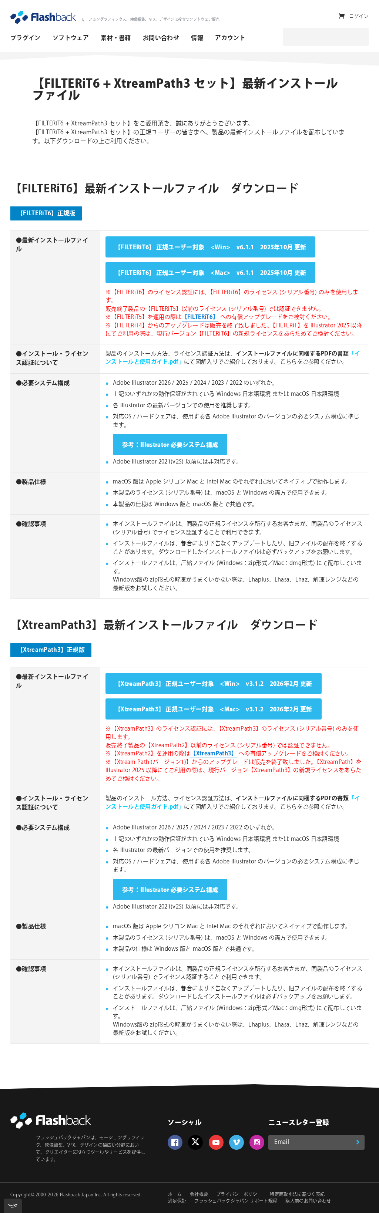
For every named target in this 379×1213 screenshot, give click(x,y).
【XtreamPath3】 (213, 754)
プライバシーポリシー (239, 1195)
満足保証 (177, 1201)
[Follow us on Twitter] (195, 1142)
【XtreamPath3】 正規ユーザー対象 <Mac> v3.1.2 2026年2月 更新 (213, 709)
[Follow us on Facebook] (175, 1142)
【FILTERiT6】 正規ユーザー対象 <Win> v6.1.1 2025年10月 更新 (210, 247)
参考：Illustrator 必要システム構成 (170, 445)
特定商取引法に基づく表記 (297, 1195)
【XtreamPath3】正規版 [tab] (51, 650)
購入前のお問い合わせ (308, 1201)
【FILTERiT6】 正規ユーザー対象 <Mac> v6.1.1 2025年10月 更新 (210, 273)
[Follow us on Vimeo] (236, 1142)
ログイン (359, 16)
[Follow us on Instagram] (256, 1142)
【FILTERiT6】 (200, 317)
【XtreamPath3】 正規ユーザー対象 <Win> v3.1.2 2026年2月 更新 (213, 684)
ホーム (175, 1195)
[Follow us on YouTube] (216, 1142)
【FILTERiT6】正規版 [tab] (46, 213)
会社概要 (199, 1195)
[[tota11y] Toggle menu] (13, 1206)
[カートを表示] (341, 16)
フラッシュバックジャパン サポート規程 (235, 1201)
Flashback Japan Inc (80, 1195)
